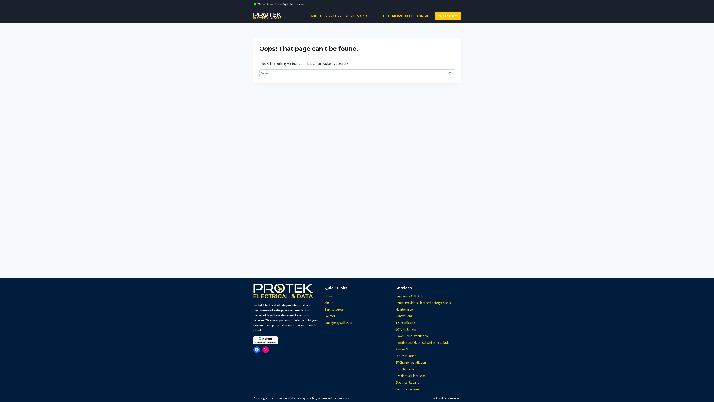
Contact (424, 16)
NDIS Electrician (388, 16)
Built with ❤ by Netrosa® (447, 398)
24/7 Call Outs (447, 16)
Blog (409, 16)
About (316, 16)
